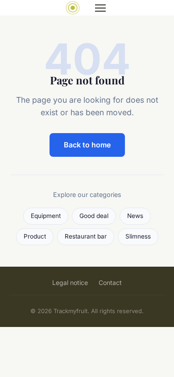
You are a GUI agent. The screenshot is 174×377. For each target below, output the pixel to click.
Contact (110, 282)
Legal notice (70, 282)
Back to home (87, 144)
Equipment (46, 215)
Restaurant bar (86, 236)
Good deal (93, 215)
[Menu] (100, 8)
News (135, 215)
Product (35, 236)
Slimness (138, 236)
